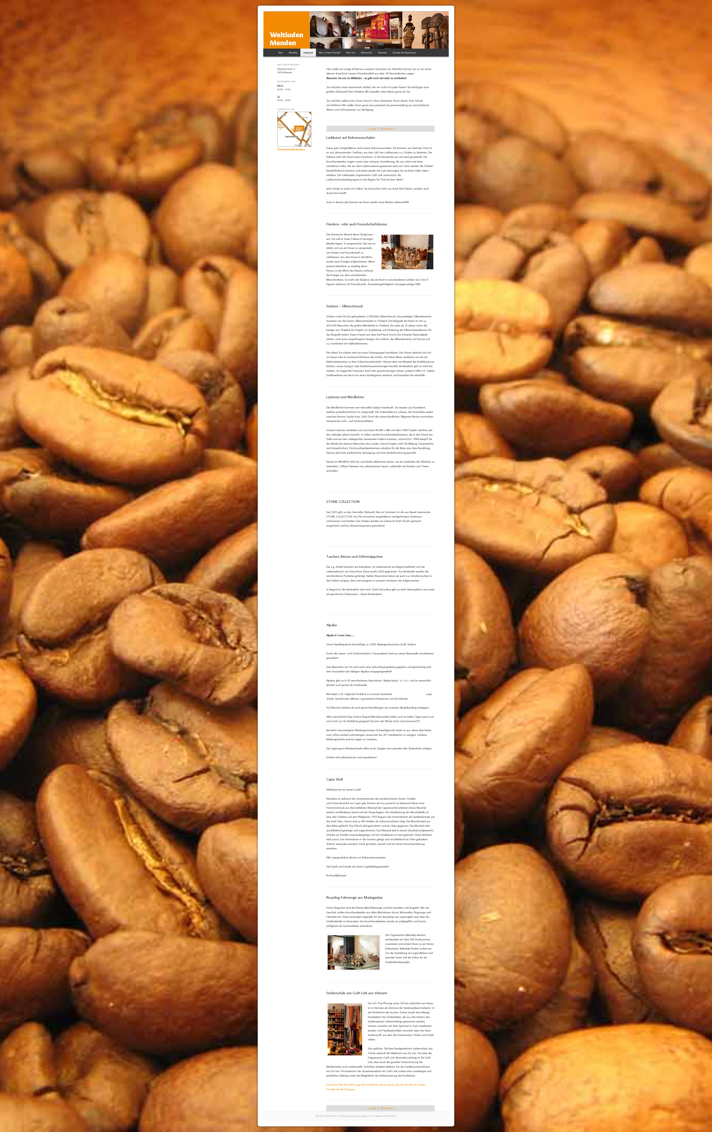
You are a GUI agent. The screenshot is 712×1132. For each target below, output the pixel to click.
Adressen (382, 52)
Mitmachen (366, 52)
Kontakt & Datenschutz (404, 52)
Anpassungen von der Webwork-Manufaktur (375, 1116)
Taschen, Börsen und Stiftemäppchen (354, 556)
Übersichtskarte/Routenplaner (291, 149)
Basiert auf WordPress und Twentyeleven (335, 1116)
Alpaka (331, 624)
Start (280, 52)
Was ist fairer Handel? (329, 52)
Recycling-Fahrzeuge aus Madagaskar (354, 897)
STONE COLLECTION (343, 501)
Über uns (350, 52)
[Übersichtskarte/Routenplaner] (294, 145)
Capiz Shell (334, 779)
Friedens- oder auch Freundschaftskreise (356, 223)
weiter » (390, 128)
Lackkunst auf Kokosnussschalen (350, 137)
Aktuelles (293, 52)
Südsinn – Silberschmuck (344, 305)
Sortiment (308, 52)
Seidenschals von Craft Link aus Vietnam (356, 992)
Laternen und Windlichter (345, 396)
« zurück (371, 128)
